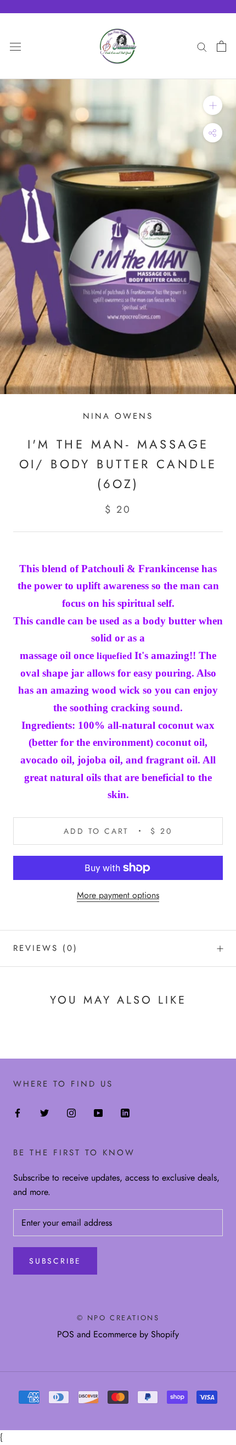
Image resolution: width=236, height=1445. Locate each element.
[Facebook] (17, 1112)
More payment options (118, 895)
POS (65, 1334)
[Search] (202, 46)
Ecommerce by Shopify (136, 1334)
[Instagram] (71, 1112)
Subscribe (55, 1260)
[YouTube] (98, 1112)
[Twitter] (44, 1112)
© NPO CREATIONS (118, 1318)
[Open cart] (221, 46)
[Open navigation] (15, 46)
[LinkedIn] (125, 1112)
